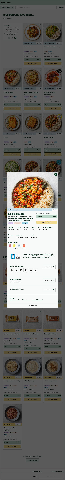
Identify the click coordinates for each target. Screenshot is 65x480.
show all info (48, 267)
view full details (32, 305)
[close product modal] (56, 172)
